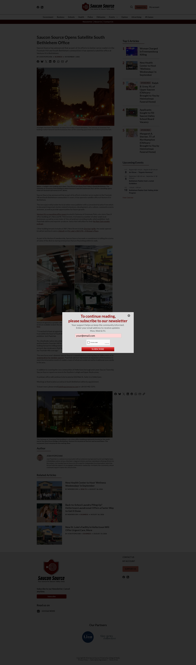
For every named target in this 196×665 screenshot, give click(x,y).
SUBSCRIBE (98, 349)
